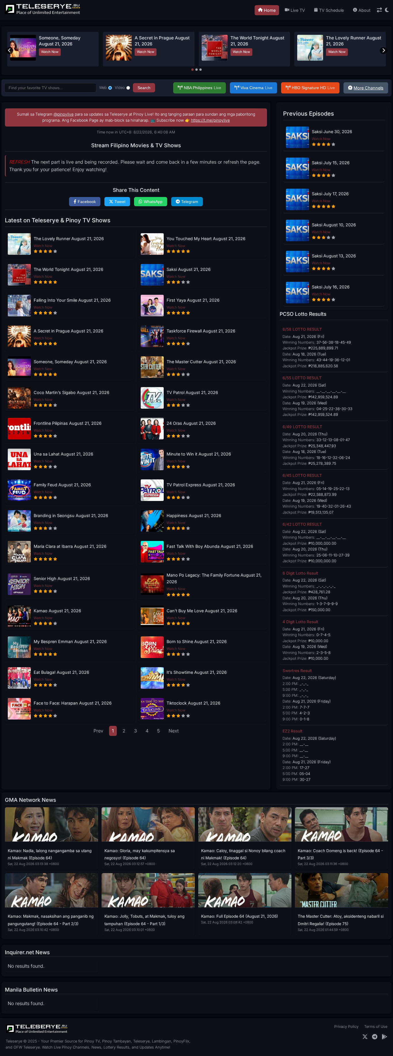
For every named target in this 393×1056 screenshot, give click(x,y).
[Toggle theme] (387, 10)
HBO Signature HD (313, 87)
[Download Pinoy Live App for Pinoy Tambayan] (384, 1036)
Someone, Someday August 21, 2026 (70, 361)
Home (270, 10)
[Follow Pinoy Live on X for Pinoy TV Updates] (365, 1036)
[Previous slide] (9, 50)
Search (144, 87)
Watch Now (49, 52)
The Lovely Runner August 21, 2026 (69, 238)
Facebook (87, 201)
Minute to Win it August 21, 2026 (199, 454)
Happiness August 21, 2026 (194, 515)
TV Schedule (331, 10)
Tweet (120, 201)
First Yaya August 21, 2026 (193, 300)
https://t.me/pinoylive (210, 120)
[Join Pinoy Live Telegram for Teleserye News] (374, 1036)
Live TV (298, 10)
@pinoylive (64, 114)
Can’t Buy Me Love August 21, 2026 (202, 610)
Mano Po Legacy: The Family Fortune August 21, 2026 (214, 578)
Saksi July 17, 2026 (330, 193)
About (364, 10)
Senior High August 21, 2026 (62, 578)
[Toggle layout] (379, 10)
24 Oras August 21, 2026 (191, 423)
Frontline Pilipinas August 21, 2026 (68, 423)
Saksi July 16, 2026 (331, 286)
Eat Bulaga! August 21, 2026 (61, 672)
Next (174, 731)
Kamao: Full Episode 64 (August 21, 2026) (239, 916)
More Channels (369, 87)
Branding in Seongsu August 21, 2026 (71, 515)
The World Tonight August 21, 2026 (68, 269)
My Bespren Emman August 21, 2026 (70, 641)
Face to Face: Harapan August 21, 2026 (73, 703)
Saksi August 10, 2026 (334, 224)
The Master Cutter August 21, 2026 (201, 361)
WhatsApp (153, 201)
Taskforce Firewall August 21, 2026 (201, 330)
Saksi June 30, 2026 (332, 131)
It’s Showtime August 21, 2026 (197, 672)
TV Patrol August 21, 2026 (192, 392)
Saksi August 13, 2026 (334, 255)
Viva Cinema (256, 87)
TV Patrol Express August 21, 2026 (201, 484)
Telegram (189, 201)
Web (103, 87)
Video (120, 87)
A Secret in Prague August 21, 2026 (68, 330)
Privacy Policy (346, 1026)
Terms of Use (375, 1026)
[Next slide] (383, 50)
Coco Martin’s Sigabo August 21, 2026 (71, 392)
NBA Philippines (202, 87)
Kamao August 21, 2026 (57, 610)
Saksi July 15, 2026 (331, 162)
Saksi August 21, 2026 (189, 269)
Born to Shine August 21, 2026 (197, 641)
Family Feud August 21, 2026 (62, 484)
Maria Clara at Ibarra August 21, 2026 (70, 546)
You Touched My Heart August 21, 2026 (206, 238)
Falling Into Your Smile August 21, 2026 (72, 300)
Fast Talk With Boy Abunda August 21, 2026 (210, 546)
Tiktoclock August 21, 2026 (193, 703)
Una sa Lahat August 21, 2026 (63, 454)
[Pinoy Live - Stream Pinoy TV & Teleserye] (42, 13)
